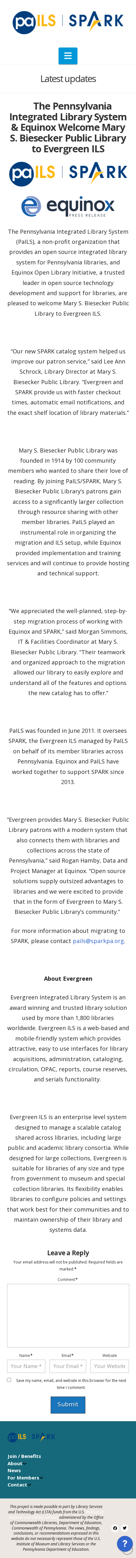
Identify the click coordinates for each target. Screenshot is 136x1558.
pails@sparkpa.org (98, 941)
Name (26, 1355)
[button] (68, 56)
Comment (68, 1279)
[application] (125, 1545)
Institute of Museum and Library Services (56, 1514)
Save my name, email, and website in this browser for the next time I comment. (71, 1384)
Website (109, 1355)
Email (68, 1355)
